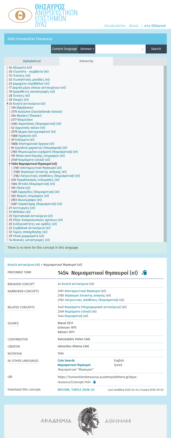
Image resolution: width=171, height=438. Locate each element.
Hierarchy (86, 61)
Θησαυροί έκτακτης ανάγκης (81, 295)
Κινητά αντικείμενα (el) (24, 265)
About (133, 26)
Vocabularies (114, 26)
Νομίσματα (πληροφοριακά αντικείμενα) (89, 307)
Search (156, 49)
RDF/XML (64, 390)
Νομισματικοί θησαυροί (74, 365)
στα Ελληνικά (155, 26)
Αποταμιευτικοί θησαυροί (79, 291)
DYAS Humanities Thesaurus (30, 39)
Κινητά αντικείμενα (73, 284)
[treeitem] (22, 68)
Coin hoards (66, 360)
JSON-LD (88, 390)
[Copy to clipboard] (144, 272)
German (86, 49)
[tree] (85, 154)
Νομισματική (70, 316)
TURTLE (76, 390)
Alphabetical (32, 61)
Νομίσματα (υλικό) (74, 311)
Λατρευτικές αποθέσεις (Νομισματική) (88, 300)
